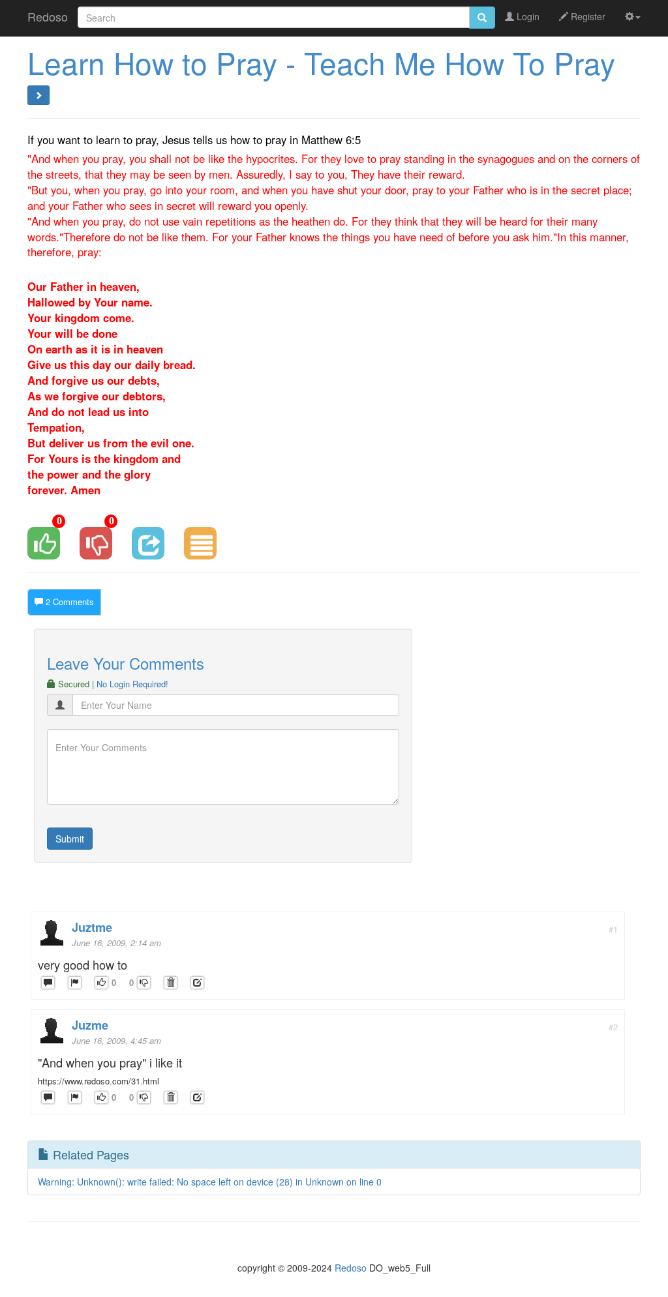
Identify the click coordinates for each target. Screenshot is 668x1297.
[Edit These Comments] (197, 983)
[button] (632, 16)
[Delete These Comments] (170, 983)
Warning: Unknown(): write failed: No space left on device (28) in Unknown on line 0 (210, 1181)
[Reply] (48, 983)
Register (586, 16)
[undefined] (75, 983)
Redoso (47, 16)
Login (526, 16)
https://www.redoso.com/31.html (98, 1081)
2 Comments (68, 601)
